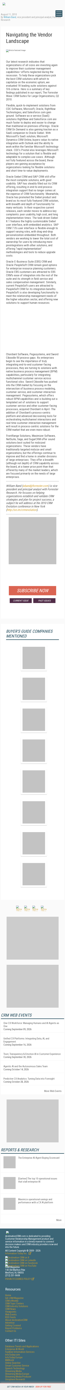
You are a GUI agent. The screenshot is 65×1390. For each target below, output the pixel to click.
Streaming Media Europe (17, 1373)
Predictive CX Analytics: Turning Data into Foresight (29, 1078)
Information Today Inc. (16, 1253)
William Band (10, 17)
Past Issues (44, 600)
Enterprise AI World (14, 1349)
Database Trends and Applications (22, 1346)
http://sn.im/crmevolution (22, 510)
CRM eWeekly (11, 1300)
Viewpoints (10, 1311)
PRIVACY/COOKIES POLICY (18, 1279)
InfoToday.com (12, 1354)
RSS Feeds (10, 1317)
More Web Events (53, 1091)
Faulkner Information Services (19, 1352)
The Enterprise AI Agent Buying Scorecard (38, 1157)
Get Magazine (14, 1298)
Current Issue (20, 600)
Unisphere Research (15, 1379)
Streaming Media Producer (18, 1376)
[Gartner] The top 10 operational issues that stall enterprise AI (37, 1180)
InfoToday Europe (14, 1357)
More (59, 1220)
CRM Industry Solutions (16, 1306)
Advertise (10, 1322)
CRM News (10, 1309)
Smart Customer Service (17, 1365)
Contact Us (10, 1331)
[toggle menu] (58, 13)
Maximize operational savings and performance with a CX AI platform (35, 1201)
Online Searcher (13, 1363)
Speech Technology (15, 1368)
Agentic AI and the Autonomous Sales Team (25, 1066)
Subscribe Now (32, 590)
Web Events (11, 1314)
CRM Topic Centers (14, 1303)
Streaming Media (13, 1371)
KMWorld (9, 1360)
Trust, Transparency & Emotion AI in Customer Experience (32, 1054)
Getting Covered (13, 1325)
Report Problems (13, 1328)
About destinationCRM (16, 1320)
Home (8, 1295)
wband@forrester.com (35, 486)
